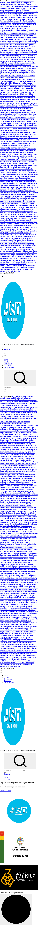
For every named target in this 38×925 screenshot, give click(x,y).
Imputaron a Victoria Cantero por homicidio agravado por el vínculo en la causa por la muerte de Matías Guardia (18, 150)
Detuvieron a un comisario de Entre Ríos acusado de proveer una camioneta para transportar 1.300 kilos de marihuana (19, 9)
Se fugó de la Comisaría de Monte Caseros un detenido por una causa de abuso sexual (18, 143)
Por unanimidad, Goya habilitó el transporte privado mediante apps (18, 69)
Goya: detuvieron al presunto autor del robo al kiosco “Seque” (18, 136)
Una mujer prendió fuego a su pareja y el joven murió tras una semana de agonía (18, 125)
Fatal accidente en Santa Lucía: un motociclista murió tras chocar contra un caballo (18, 33)
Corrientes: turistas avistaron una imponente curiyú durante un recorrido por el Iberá (18, 254)
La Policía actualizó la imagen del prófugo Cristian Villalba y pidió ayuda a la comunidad (18, 130)
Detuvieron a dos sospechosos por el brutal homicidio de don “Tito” (18, 206)
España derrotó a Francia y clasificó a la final (18, 222)
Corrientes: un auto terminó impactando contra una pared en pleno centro (15, 221)
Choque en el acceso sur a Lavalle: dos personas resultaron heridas (16, 140)
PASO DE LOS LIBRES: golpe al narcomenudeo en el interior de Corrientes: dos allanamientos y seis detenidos (17, 269)
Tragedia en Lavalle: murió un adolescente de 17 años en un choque (17, 201)
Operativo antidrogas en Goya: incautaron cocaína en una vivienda (19, 31)
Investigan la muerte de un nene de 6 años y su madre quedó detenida (18, 5)
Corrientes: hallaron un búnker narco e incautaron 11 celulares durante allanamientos (18, 209)
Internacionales (9, 367)
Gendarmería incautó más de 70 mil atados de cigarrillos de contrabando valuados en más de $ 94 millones (18, 185)
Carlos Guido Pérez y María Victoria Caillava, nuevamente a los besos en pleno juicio (18, 122)
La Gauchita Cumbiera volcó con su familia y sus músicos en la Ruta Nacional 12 (18, 91)
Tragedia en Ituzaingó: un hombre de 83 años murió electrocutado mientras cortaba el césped (19, 106)
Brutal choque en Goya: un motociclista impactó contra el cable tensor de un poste (18, 88)
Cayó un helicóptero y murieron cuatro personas (18, 98)
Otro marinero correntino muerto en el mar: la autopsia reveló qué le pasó (17, 203)
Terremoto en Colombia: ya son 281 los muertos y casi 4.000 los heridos (18, 61)
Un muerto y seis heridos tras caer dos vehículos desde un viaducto (19, 101)
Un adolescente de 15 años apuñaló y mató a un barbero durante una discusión (17, 45)
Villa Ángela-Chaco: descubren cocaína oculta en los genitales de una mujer (17, 241)
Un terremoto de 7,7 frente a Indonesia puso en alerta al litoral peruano (19, 43)
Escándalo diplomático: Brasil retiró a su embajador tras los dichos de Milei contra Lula (18, 133)
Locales (6, 362)
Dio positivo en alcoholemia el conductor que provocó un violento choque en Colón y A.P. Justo (18, 170)
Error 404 (7, 779)
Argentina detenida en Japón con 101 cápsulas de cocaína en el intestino (16, 29)
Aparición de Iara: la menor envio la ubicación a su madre (17, 199)
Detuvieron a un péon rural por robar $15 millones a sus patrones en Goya (18, 214)
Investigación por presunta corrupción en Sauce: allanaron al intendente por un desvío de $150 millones (18, 258)
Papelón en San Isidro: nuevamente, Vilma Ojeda (17, 71)
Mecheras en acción (10, 110)
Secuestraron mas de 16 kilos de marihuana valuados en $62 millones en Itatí (19, 193)
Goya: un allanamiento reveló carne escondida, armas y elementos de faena (17, 48)
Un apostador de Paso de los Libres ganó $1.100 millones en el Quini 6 (17, 58)
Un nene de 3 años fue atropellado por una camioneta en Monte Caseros (15, 147)
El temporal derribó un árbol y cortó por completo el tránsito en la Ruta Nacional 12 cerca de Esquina (18, 119)
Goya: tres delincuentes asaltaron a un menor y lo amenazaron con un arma (18, 23)
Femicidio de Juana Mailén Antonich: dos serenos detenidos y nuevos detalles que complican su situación (18, 181)
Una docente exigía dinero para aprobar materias (17, 77)
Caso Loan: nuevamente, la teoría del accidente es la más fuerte (18, 18)
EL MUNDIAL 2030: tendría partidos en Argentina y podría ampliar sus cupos (17, 243)
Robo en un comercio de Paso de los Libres (18, 97)
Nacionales (7, 365)
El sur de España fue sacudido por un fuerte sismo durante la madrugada (18, 40)
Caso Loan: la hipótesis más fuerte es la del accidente (18, 75)
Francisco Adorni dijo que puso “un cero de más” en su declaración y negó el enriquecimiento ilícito (19, 13)
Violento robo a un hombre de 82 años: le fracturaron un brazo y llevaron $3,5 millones (18, 196)
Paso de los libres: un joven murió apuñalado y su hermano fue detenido (16, 212)
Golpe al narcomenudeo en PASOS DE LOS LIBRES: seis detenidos (18, 246)
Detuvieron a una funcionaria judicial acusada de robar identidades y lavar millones (17, 21)
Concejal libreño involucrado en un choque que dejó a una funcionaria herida (18, 263)
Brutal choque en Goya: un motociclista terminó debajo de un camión (18, 54)
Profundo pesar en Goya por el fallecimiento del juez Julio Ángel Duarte (18, 235)
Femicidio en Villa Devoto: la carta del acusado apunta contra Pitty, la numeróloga (18, 51)
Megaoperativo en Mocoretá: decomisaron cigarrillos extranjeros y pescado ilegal (17, 80)
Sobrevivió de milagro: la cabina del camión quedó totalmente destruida (17, 83)
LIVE (6, 360)
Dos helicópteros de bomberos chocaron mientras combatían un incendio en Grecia (19, 174)
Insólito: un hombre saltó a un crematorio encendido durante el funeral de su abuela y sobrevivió (17, 178)
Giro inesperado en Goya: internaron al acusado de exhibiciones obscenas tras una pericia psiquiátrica (18, 190)
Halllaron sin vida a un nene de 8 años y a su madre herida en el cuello (19, 225)
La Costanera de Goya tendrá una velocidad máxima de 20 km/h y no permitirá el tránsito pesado (17, 64)
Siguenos (7, 349)
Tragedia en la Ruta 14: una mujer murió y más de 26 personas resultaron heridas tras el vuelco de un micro (18, 37)
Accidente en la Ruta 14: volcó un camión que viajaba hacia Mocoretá (18, 26)
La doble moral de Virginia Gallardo (19, 85)
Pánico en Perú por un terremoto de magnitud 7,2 (15, 3)
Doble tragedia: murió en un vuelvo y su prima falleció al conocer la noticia (17, 249)
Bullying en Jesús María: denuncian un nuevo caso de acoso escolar (17, 73)
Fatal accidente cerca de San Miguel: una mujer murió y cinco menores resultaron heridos (17, 238)
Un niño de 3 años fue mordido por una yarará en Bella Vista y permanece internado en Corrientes (18, 112)
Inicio (6, 777)
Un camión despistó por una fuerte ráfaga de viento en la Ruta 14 (18, 115)
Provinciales (8, 364)
